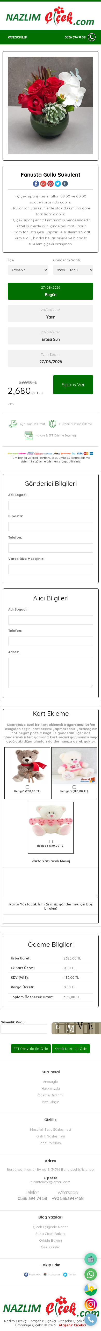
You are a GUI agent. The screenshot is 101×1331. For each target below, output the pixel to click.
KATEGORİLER (17, 37)
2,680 (26, 393)
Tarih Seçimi (50, 354)
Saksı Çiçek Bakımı (50, 1233)
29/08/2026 (50, 336)
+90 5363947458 (67, 1195)
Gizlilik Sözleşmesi (50, 1136)
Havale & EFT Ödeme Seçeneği (56, 435)
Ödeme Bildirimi (50, 1095)
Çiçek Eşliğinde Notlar (50, 1227)
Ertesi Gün (51, 339)
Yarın (50, 317)
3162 (67, 997)
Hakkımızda (50, 1088)
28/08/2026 (50, 314)
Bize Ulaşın (50, 1102)
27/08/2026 (50, 291)
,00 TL (46, 958)
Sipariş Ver (73, 385)
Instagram (54, 1274)
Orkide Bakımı (50, 1240)
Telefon (32, 1192)
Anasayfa (50, 1082)
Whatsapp (67, 1192)
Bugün (50, 294)
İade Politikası (50, 1143)
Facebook (34, 1274)
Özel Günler (50, 1247)
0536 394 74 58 (74, 37)
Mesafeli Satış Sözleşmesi (50, 1129)
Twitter (72, 1274)
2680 (67, 958)
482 (66, 977)
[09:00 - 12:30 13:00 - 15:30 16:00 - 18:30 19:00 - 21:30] (73, 270)
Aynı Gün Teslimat (32, 424)
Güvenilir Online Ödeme (75, 424)
